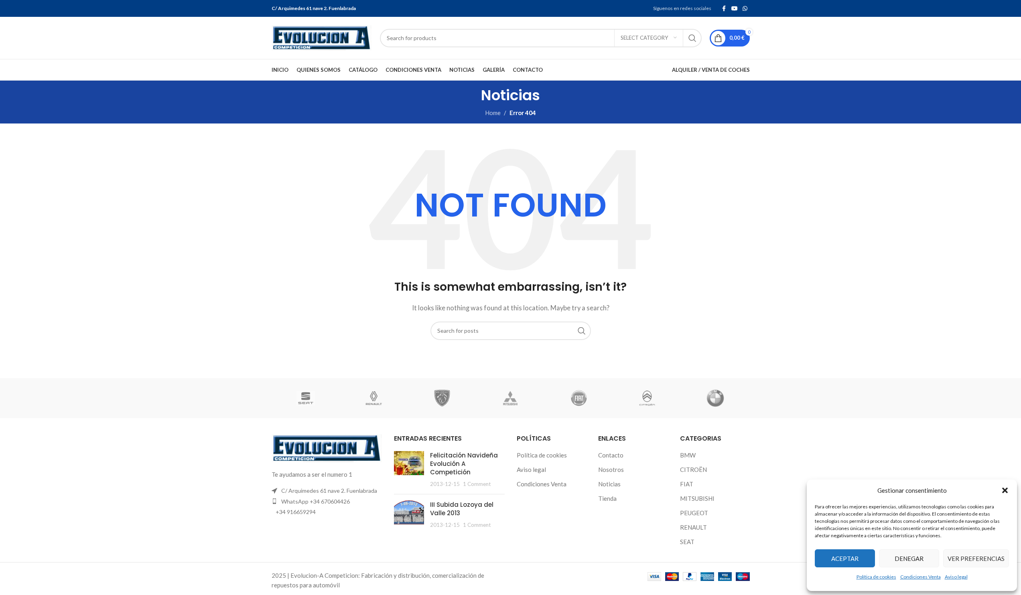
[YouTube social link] (734, 8)
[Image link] (327, 447)
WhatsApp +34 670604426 (315, 501)
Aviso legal (956, 577)
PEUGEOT (694, 512)
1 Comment (477, 484)
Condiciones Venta (920, 577)
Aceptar (845, 558)
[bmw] (715, 398)
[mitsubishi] (510, 398)
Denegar (909, 558)
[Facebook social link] (724, 8)
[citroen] (647, 398)
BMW (688, 455)
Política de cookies (876, 577)
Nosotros (611, 469)
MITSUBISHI (697, 498)
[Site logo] (322, 36)
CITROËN (693, 469)
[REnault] (374, 398)
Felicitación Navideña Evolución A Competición (464, 463)
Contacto (610, 455)
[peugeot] (442, 398)
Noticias (609, 484)
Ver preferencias (976, 558)
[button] (1005, 490)
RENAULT (693, 527)
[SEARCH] (692, 38)
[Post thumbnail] (409, 469)
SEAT (687, 541)
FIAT (686, 484)
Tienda (607, 498)
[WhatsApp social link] (745, 8)
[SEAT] (306, 398)
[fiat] (579, 398)
